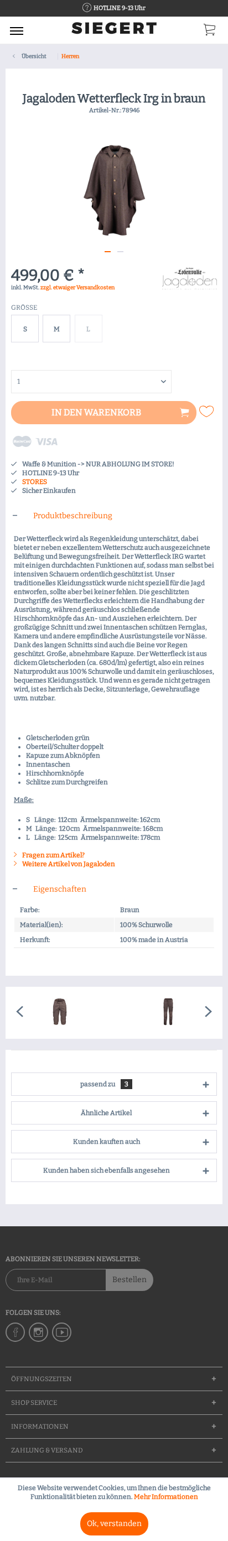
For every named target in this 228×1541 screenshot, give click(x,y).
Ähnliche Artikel (106, 1113)
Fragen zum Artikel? (53, 855)
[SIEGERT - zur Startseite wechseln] (114, 31)
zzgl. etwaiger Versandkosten (77, 287)
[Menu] (16, 30)
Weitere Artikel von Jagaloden (68, 864)
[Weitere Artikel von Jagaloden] (189, 277)
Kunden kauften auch (106, 1142)
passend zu (104, 1084)
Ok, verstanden (114, 1523)
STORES (34, 482)
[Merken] (208, 411)
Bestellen (129, 1279)
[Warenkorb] (210, 32)
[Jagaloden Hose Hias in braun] (168, 1013)
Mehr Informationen (166, 1497)
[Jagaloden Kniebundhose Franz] (60, 1013)
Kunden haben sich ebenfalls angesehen (106, 1170)
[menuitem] (16, 30)
